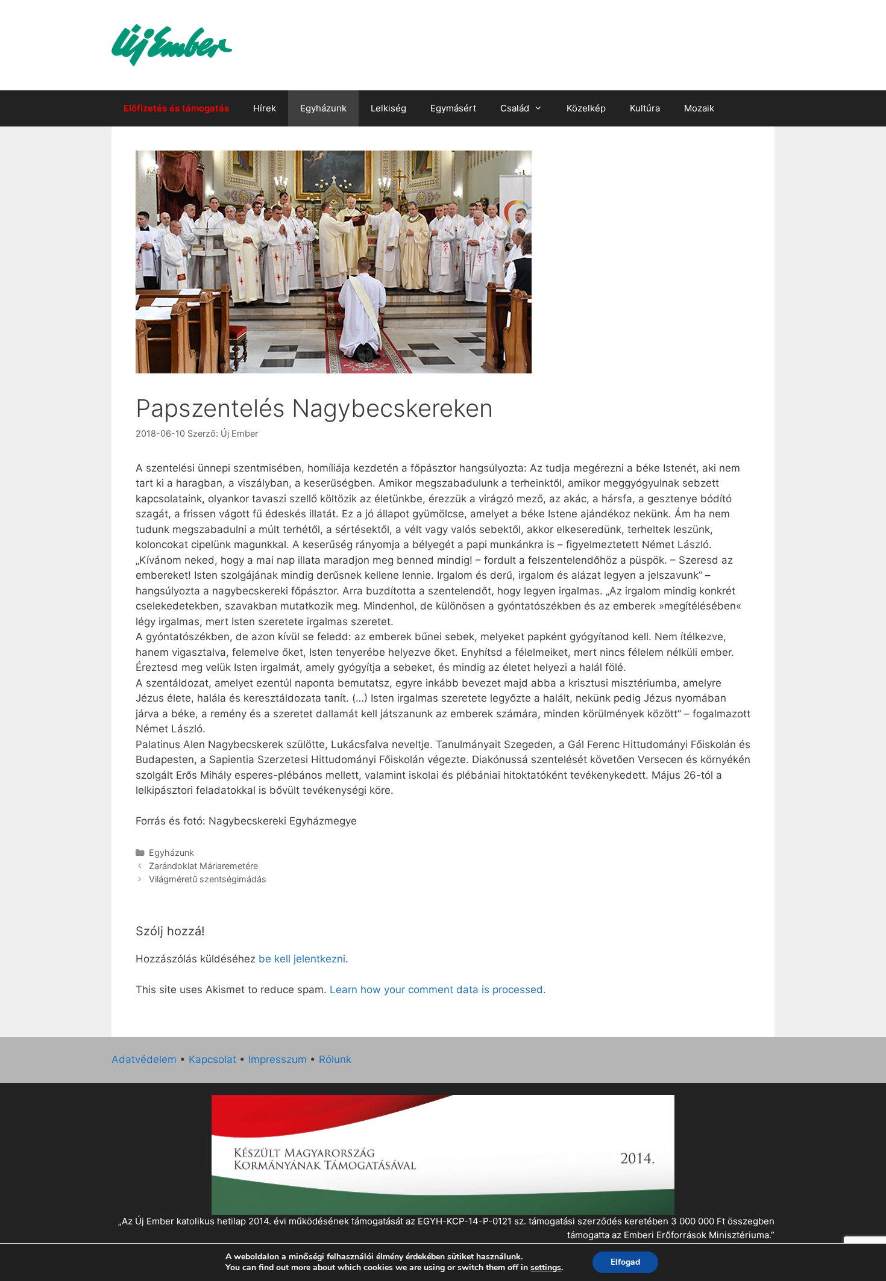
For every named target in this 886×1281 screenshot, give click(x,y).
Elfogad (625, 1262)
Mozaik (699, 108)
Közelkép (586, 108)
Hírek (264, 108)
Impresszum (277, 1059)
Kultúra (645, 108)
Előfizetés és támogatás (176, 108)
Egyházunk (323, 108)
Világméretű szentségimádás (207, 879)
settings (545, 1267)
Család (514, 108)
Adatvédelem (144, 1059)
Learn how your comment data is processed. (438, 989)
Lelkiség (388, 108)
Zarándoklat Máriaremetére (203, 866)
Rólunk (335, 1059)
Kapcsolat (212, 1059)
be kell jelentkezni (302, 959)
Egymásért (453, 108)
